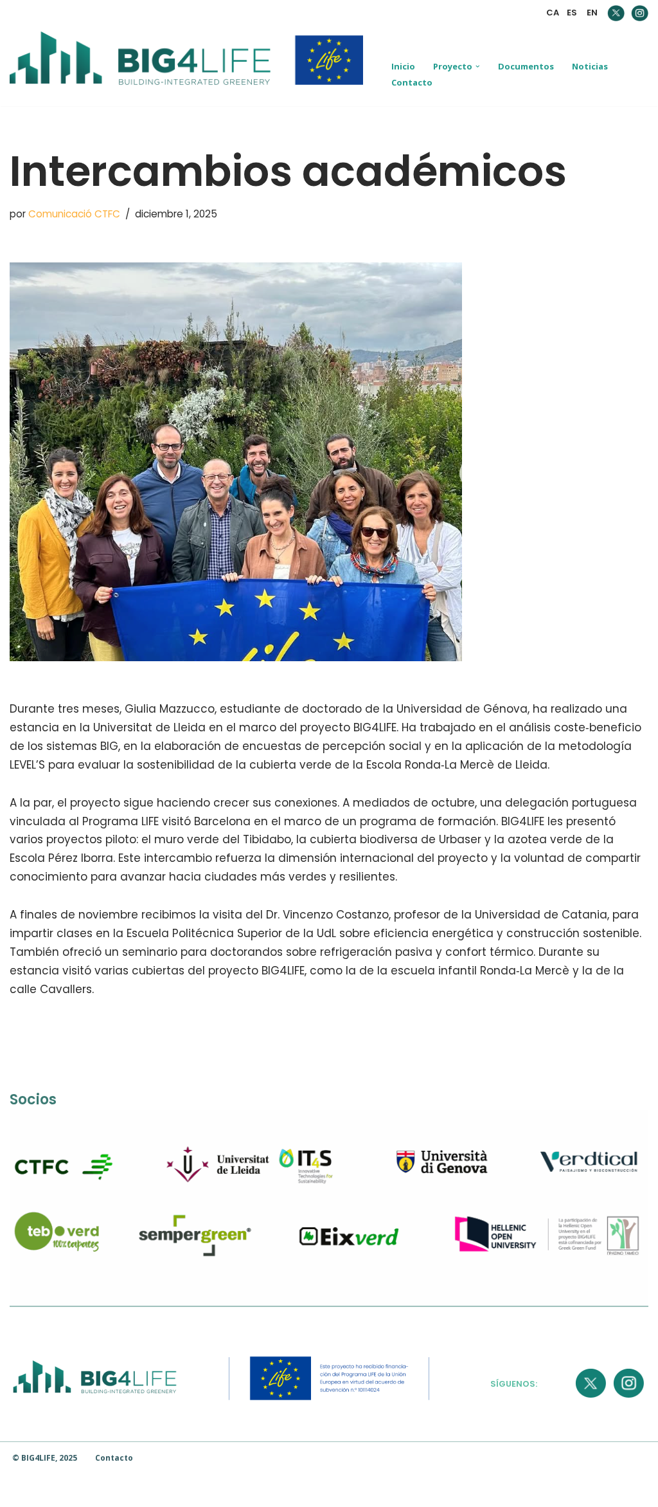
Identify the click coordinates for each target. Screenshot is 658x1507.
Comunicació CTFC (74, 214)
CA (552, 12)
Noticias (590, 66)
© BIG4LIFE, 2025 (44, 1457)
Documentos (526, 66)
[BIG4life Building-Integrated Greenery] (189, 66)
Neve (24, 1490)
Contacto (411, 82)
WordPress (187, 1490)
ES (572, 12)
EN (592, 12)
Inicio (403, 66)
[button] (478, 66)
